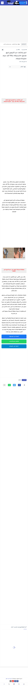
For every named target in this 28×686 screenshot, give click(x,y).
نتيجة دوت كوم (9, 678)
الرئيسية (23, 49)
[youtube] (13, 681)
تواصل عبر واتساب (14, 341)
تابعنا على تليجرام (14, 346)
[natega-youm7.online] (11, 681)
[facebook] (17, 681)
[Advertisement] (14, 27)
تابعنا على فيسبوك (14, 336)
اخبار (17, 49)
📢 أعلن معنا (22, 3)
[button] (19, 385)
